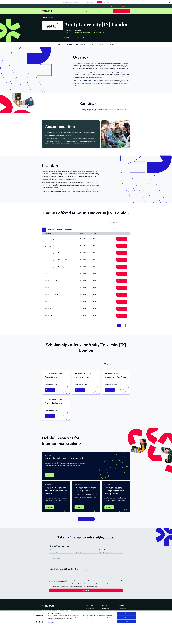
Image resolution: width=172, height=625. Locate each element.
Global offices (122, 608)
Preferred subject (79, 562)
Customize (125, 617)
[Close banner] (139, 612)
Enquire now (121, 239)
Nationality (77, 555)
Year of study (102, 555)
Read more (49, 475)
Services (78, 11)
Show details (51, 622)
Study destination (103, 562)
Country (52, 574)
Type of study (53, 562)
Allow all (127, 613)
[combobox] (102, 552)
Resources (94, 11)
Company (107, 11)
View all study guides (85, 519)
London (68, 37)
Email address (53, 555)
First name (52, 549)
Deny (127, 621)
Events (101, 11)
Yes (100, 2)
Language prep (86, 11)
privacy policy (118, 580)
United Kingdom (90, 608)
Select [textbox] (76, 558)
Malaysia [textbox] (52, 576)
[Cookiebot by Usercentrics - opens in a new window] (39, 622)
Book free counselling (120, 11)
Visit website (80, 37)
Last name (77, 549)
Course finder (70, 11)
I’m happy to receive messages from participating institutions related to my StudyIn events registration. (75, 586)
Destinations (61, 11)
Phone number (103, 549)
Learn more (49, 390)
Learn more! (65, 6)
